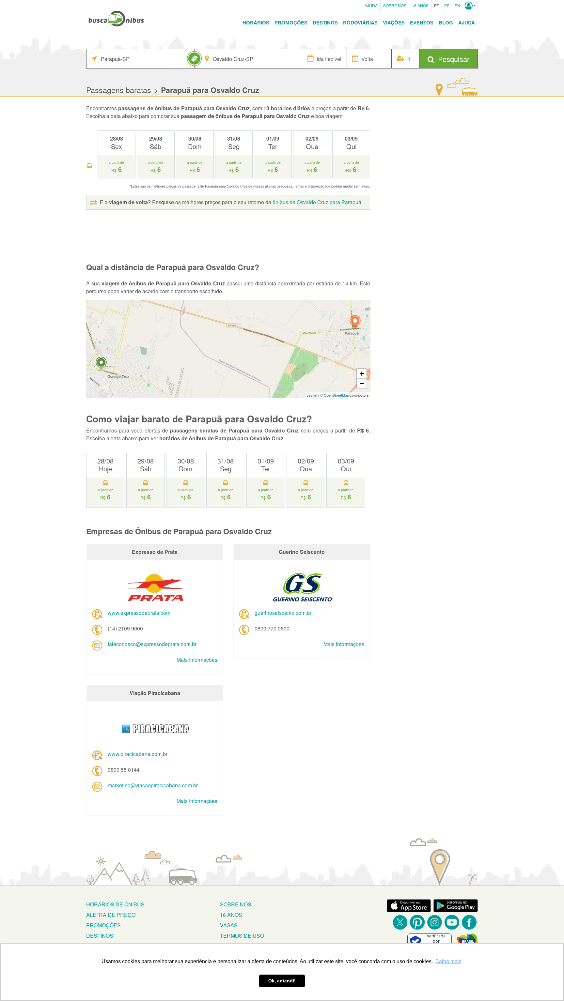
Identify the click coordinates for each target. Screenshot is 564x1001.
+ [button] (362, 374)
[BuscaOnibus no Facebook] (469, 922)
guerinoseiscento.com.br (283, 612)
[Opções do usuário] (470, 5)
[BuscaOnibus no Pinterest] (417, 922)
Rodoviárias (360, 22)
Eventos (421, 22)
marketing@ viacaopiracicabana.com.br (153, 785)
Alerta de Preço (110, 914)
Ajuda (371, 5)
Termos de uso (242, 935)
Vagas (229, 925)
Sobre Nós (394, 5)
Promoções (290, 22)
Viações (394, 22)
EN (457, 5)
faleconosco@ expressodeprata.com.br (152, 644)
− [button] (362, 383)
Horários (256, 22)
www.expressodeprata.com (139, 612)
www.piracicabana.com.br (137, 754)
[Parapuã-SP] (355, 322)
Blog (446, 22)
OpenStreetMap (336, 395)
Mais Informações (197, 659)
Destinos (325, 22)
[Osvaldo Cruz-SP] (101, 364)
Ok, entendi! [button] (282, 980)
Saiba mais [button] (448, 961)
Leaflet (311, 395)
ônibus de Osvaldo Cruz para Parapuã (317, 202)
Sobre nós (235, 904)
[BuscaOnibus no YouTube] (452, 922)
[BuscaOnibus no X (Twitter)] (400, 922)
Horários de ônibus (115, 904)
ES (446, 5)
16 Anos (420, 5)
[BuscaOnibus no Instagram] (434, 922)
